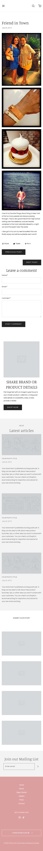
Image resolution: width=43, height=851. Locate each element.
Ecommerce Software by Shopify (28, 843)
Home (21, 785)
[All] (21, 644)
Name (5, 275)
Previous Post (13, 252)
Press (21, 800)
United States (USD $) (21, 833)
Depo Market (21, 792)
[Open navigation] (3, 6)
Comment (6, 298)
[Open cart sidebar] (39, 6)
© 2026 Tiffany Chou (10, 843)
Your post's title (9, 458)
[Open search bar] (33, 6)
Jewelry (21, 796)
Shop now (12, 407)
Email (4, 287)
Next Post (32, 262)
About (21, 789)
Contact (21, 803)
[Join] (38, 766)
